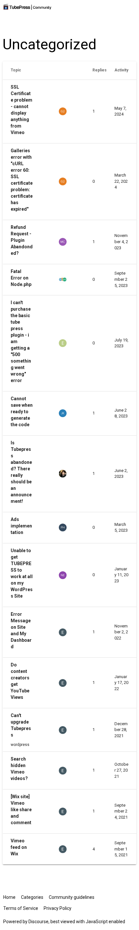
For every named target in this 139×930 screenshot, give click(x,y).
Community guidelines (71, 897)
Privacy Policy (57, 908)
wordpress (20, 744)
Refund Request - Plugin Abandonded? (22, 240)
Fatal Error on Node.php (21, 278)
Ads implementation (21, 526)
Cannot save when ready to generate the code (22, 411)
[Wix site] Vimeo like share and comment (21, 809)
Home (9, 897)
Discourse (38, 921)
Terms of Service (20, 908)
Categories (32, 897)
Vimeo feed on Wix (19, 847)
